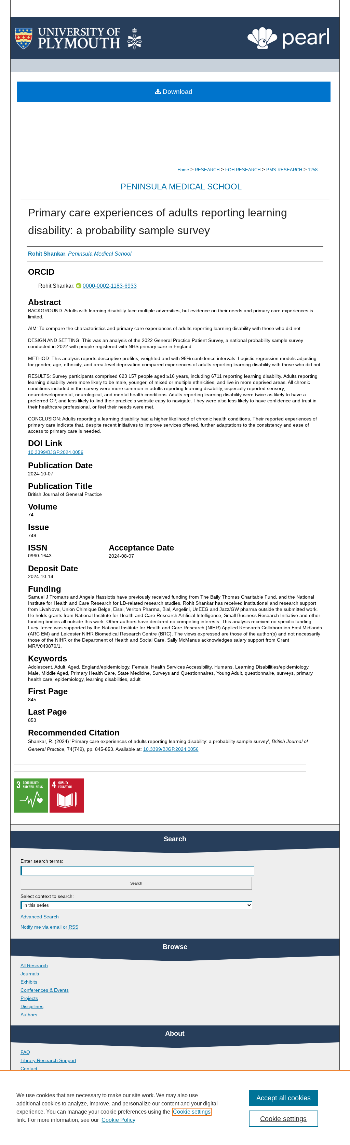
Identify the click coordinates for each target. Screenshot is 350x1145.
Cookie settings (192, 1112)
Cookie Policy (118, 1120)
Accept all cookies (283, 1098)
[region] (175, 1107)
